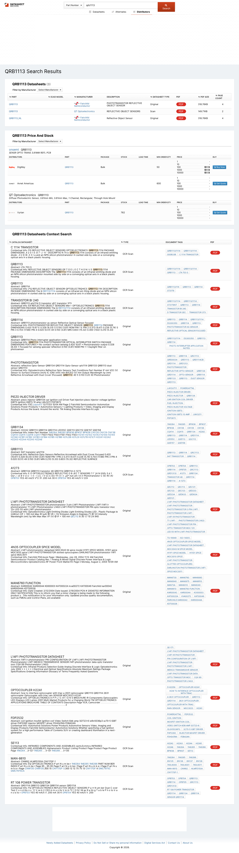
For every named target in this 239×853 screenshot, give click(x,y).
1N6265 (62, 432)
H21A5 (111, 434)
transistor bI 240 (176, 308)
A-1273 (182, 481)
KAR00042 (172, 592)
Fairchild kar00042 (177, 600)
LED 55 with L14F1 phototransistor (186, 532)
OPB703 (15, 478)
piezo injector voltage (179, 407)
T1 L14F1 (171, 520)
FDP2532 (189, 714)
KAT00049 (199, 596)
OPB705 (182, 469)
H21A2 (88, 434)
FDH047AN (172, 736)
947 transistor (175, 456)
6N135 (170, 761)
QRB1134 (201, 371)
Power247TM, (187, 388)
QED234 (171, 494)
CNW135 (29, 768)
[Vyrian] (13, 212)
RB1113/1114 (49, 291)
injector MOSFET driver (192, 733)
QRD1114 (171, 363)
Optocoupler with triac (180, 704)
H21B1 (21, 437)
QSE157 (170, 443)
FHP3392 (171, 733)
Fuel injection (175, 403)
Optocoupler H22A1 (189, 687)
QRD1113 (185, 359)
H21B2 (28, 437)
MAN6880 (197, 577)
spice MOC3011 (174, 571)
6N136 (180, 761)
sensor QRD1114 (175, 797)
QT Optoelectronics (84, 111)
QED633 (182, 494)
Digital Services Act (154, 842)
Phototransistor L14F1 (179, 513)
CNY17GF (91, 768)
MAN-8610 (172, 768)
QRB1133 (171, 378)
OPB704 (62, 478)
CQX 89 (197, 677)
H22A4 (22, 439)
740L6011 (197, 765)
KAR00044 (185, 592)
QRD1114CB (198, 359)
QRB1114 (198, 287)
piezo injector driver (178, 392)
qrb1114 (185, 323)
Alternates (120, 11)
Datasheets (98, 11)
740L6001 (184, 765)
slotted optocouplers (179, 564)
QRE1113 (196, 697)
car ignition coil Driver (180, 399)
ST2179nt (172, 305)
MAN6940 (172, 581)
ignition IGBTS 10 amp (178, 414)
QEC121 (191, 487)
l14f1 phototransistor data (182, 673)
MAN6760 (184, 577)
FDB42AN (185, 736)
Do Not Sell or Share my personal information (117, 842)
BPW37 (78, 432)
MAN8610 (171, 589)
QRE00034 (172, 359)
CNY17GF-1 (172, 772)
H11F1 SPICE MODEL (176, 553)
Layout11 (37, 404)
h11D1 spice (195, 553)
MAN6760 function (190, 589)
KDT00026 (172, 603)
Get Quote (221, 183)
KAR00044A (196, 600)
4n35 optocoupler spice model (184, 541)
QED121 (170, 498)
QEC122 (170, 490)
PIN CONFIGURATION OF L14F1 (181, 658)
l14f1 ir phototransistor (181, 517)
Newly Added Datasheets (59, 842)
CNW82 (184, 768)
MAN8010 (183, 585)
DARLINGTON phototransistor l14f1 (186, 567)
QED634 (193, 494)
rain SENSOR (173, 708)
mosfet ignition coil (178, 722)
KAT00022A (172, 596)
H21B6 (58, 437)
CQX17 (37, 434)
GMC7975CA (17, 770)
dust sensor (197, 378)
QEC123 (181, 490)
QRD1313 (183, 363)
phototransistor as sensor (182, 327)
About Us (188, 842)
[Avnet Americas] (13, 183)
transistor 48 (175, 477)
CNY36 (111, 432)
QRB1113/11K (173, 287)
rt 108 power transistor (180, 789)
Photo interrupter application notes (186, 347)
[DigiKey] (13, 167)
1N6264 (53, 432)
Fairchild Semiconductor (82, 104)
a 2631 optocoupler (178, 697)
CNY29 (103, 432)
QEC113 (181, 487)
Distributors (143, 11)
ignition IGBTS (174, 410)
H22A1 (99, 437)
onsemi (14, 149)
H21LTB (84, 437)
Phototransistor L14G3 (191, 520)
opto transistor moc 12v (181, 528)
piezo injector (175, 395)
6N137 (190, 761)
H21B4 (43, 437)
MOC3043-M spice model (180, 549)
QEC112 (75, 516)
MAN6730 (171, 577)
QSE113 (181, 439)
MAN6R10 (197, 581)
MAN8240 (196, 585)
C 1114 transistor (188, 254)
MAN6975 (184, 581)
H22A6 (38, 439)
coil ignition (174, 718)
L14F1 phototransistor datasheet (185, 502)
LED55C (171, 439)
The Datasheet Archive (14, 5)
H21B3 (36, 437)
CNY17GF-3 (58, 768)
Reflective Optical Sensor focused (186, 330)
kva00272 (186, 596)
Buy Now (220, 167)
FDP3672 (171, 418)
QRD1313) (171, 473)
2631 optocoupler (189, 701)
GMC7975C (104, 768)
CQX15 (22, 434)
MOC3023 (188, 708)
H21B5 (51, 437)
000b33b (171, 254)
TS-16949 (171, 538)
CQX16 (29, 434)
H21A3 (96, 434)
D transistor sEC (176, 312)
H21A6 (14, 437)
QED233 (192, 490)
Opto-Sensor (186, 374)
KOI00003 (198, 592)
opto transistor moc (179, 677)
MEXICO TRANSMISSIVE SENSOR (182, 670)
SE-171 (170, 647)
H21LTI (91, 437)
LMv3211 (197, 414)
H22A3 (14, 439)
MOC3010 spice (175, 556)
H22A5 (30, 439)
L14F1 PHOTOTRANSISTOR (179, 505)
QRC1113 (194, 356)
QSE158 (181, 443)
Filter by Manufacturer (24, 89)
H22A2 (107, 437)
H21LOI (75, 437)
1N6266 (56, 750)
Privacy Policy (83, 842)
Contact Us (174, 842)
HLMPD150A (197, 768)
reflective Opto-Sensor (180, 371)
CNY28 (95, 432)
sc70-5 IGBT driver (193, 729)
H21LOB (67, 437)
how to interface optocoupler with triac (186, 692)
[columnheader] (27, 96)
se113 (190, 751)
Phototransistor (176, 367)
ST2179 (170, 290)
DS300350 (172, 323)
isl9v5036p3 (173, 729)
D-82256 (171, 687)
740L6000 (172, 765)
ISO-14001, (185, 538)
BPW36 (70, 432)
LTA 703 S (183, 272)
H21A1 (81, 434)
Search (166, 8)
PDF (181, 104)
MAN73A (171, 585)
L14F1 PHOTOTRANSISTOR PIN (181, 524)
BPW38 (86, 432)
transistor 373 (197, 312)
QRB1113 (69, 167)
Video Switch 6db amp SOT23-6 (183, 725)
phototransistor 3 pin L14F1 (182, 509)
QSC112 (192, 439)
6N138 (199, 761)
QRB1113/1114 (173, 251)
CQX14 (14, 434)
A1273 (183, 473)
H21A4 (103, 434)
